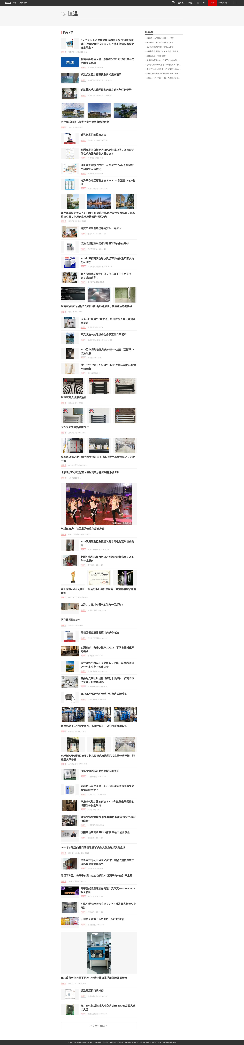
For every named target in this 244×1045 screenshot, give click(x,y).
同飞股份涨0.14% (71, 619)
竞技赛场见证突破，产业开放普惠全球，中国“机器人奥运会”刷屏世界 (165, 60)
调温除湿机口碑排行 (92, 990)
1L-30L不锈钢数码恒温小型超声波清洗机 (104, 693)
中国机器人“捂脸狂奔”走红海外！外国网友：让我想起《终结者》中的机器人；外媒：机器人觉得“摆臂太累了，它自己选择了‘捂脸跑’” (165, 51)
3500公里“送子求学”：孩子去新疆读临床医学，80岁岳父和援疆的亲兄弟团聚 (165, 78)
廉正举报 (166, 1042)
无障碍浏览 (23, 3)
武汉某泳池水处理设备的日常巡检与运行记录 (106, 89)
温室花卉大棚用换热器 (73, 397)
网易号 (63, 52)
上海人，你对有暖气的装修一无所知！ (102, 604)
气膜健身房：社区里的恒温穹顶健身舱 (82, 528)
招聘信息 (120, 1042)
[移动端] (173, 2)
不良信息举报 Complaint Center (150, 1042)
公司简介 (105, 1042)
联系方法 (113, 1042)
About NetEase (95, 1042)
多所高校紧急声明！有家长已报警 (160, 47)
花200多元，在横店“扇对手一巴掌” (160, 38)
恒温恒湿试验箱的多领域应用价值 (100, 771)
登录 (212, 3)
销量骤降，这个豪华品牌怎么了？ (160, 42)
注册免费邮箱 (222, 3)
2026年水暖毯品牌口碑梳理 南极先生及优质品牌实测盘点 (93, 847)
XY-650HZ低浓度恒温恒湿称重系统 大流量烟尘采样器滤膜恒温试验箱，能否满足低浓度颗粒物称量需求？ (107, 44)
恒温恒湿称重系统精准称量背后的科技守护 (105, 243)
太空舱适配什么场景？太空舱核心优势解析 (85, 121)
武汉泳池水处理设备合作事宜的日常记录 (103, 334)
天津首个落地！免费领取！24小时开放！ (103, 919)
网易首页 (8, 3)
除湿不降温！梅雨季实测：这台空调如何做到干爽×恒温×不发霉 (96, 875)
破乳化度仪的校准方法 (93, 134)
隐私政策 (135, 1042)
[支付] (198, 2)
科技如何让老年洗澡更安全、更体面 (101, 228)
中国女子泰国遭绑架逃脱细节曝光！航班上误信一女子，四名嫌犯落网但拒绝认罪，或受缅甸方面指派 (165, 74)
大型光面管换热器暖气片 (75, 427)
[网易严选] (190, 2)
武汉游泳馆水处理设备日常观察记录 (101, 74)
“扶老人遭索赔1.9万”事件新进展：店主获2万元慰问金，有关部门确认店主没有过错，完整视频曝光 (165, 65)
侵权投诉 (173, 1042)
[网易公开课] (181, 2)
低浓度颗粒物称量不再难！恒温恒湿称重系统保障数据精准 (94, 977)
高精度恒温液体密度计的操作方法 (100, 632)
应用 (14, 3)
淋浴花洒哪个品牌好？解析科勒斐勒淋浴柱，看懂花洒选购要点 (96, 306)
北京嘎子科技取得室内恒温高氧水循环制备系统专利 (90, 472)
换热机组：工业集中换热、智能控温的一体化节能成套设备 (94, 725)
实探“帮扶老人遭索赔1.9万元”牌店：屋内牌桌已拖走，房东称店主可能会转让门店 (165, 69)
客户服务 (128, 1042)
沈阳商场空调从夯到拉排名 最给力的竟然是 (105, 832)
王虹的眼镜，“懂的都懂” (156, 56)
